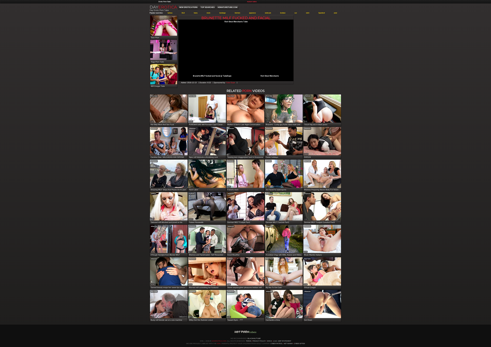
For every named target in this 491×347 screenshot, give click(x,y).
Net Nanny (288, 343)
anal (335, 13)
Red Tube (307, 161)
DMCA (269, 341)
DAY (163, 6)
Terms (248, 341)
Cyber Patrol (276, 343)
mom (208, 13)
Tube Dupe (230, 83)
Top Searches (208, 7)
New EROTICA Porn (188, 7)
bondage (222, 13)
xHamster (307, 96)
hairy (196, 13)
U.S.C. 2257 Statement (282, 341)
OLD (183, 13)
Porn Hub (154, 96)
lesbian (282, 13)
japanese (252, 13)
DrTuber (268, 161)
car (295, 13)
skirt (307, 13)
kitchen (237, 13)
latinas (170, 13)
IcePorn (153, 193)
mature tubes (252, 2)
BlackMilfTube (254, 338)
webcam (268, 13)
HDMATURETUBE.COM (227, 7)
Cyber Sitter (299, 343)
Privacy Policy (259, 341)
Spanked (321, 13)
